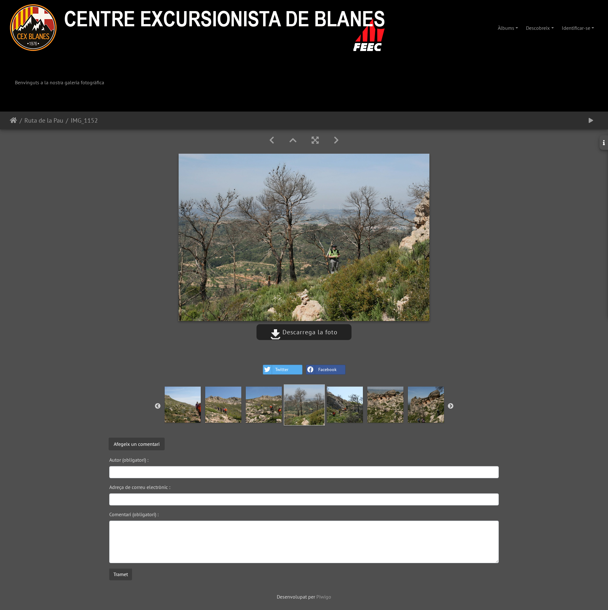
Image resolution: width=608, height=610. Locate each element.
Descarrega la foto (309, 332)
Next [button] (450, 406)
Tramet (120, 574)
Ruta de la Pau (43, 120)
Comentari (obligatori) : (134, 514)
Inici (13, 120)
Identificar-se (576, 28)
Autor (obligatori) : (129, 460)
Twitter (281, 369)
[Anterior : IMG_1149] (272, 140)
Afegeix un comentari (137, 444)
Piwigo (323, 597)
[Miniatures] (293, 140)
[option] (182, 405)
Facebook (327, 369)
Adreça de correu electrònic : (139, 487)
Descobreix (538, 28)
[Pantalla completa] (315, 140)
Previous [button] (158, 406)
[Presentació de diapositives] (591, 120)
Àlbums (506, 28)
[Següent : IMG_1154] (336, 140)
